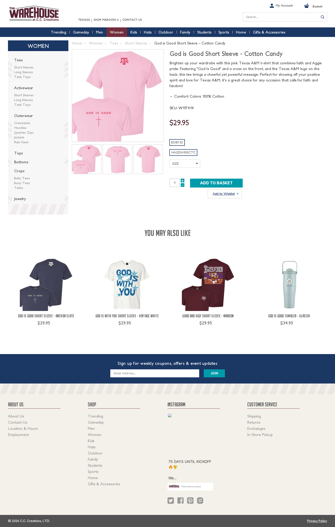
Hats (91, 447)
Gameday (96, 422)
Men (91, 428)
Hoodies (20, 128)
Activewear (23, 88)
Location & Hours (23, 428)
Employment (18, 435)
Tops (18, 153)
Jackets (19, 137)
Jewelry (20, 199)
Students (95, 465)
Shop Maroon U (106, 19)
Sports (93, 472)
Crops (19, 171)
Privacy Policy (317, 521)
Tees (18, 60)
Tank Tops (22, 77)
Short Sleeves (24, 67)
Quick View (46, 331)
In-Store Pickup (260, 435)
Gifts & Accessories (104, 484)
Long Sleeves (23, 72)
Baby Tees (22, 178)
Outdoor (95, 453)
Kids (91, 441)
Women (94, 435)
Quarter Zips (24, 132)
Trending (95, 416)
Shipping (254, 416)
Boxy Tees (22, 183)
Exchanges (256, 428)
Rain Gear (21, 142)
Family (93, 459)
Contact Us (132, 19)
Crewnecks (22, 123)
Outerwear (23, 116)
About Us (16, 416)
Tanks (18, 188)
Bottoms (21, 162)
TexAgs (84, 19)
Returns (253, 422)
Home (93, 478)
